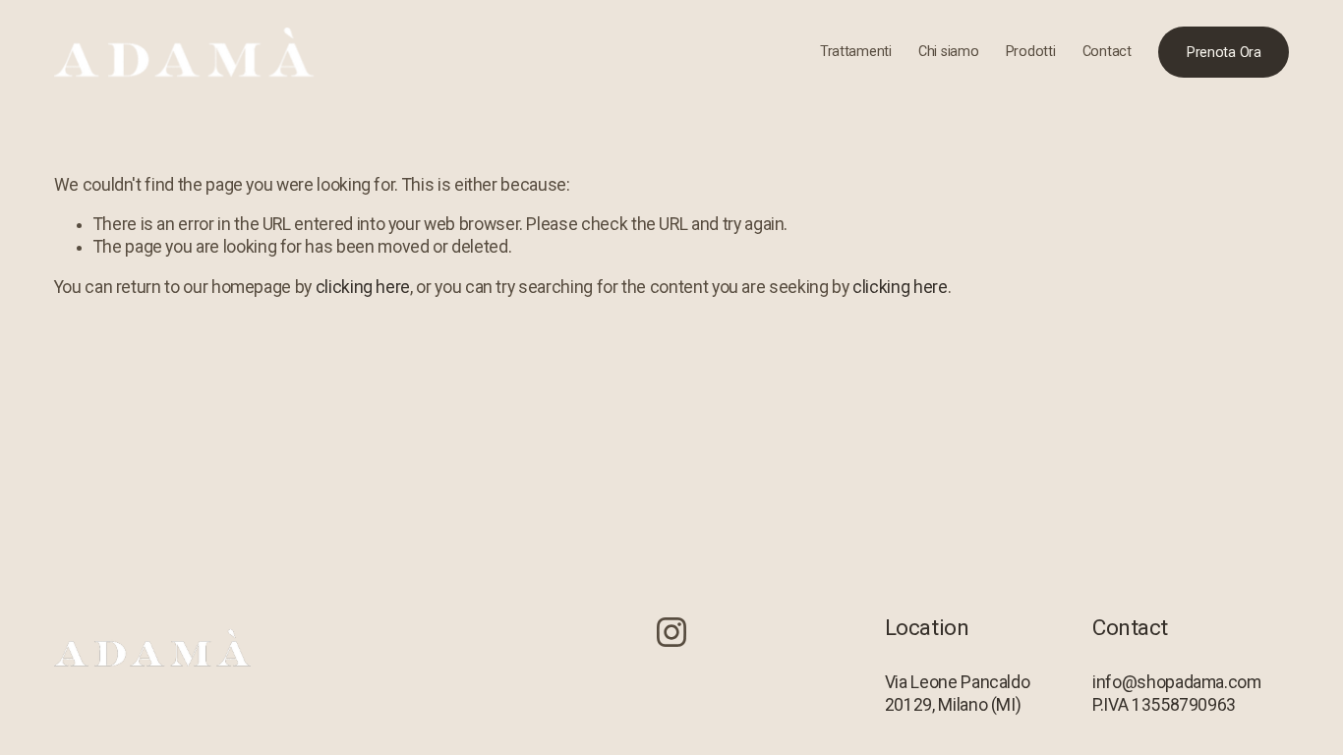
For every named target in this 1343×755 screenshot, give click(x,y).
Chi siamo (948, 51)
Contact (1107, 51)
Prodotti (1031, 51)
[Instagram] (671, 632)
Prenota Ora (1224, 52)
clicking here (363, 287)
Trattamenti (856, 51)
